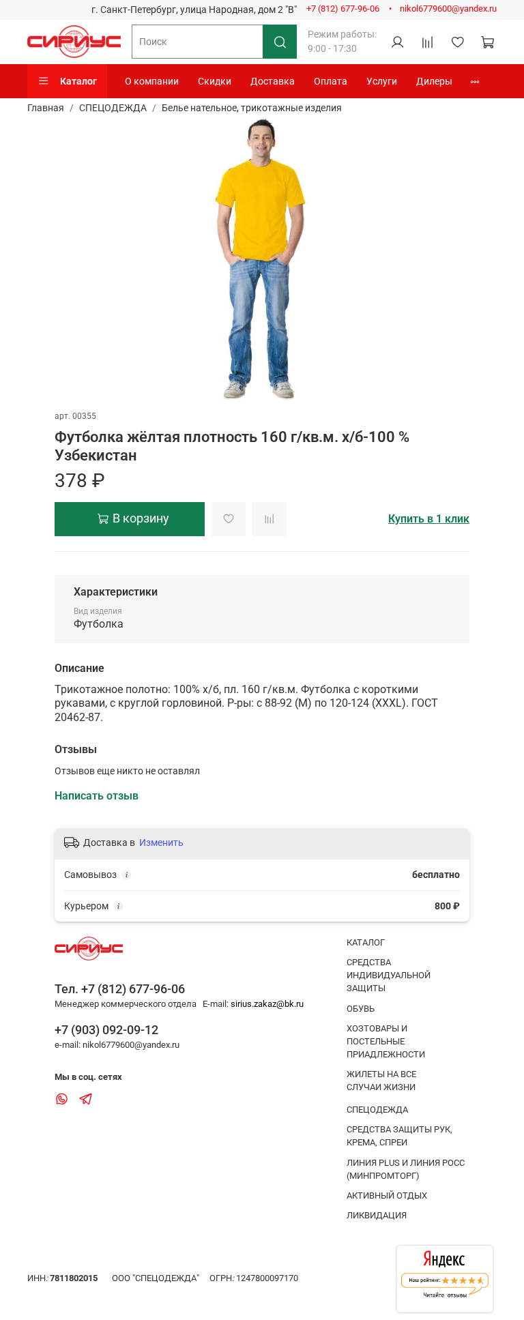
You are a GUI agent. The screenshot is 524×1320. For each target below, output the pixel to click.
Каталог (78, 81)
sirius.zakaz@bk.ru (267, 1004)
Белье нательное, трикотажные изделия (252, 107)
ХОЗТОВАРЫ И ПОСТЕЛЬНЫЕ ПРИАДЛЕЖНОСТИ (386, 1041)
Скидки (214, 81)
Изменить (161, 842)
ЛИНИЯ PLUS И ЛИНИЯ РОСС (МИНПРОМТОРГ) (406, 1169)
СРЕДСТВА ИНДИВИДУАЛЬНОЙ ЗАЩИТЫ (389, 975)
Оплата (330, 81)
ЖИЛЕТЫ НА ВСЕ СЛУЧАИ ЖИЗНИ (381, 1080)
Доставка (272, 81)
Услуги (381, 81)
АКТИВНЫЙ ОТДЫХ (387, 1195)
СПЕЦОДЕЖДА (113, 107)
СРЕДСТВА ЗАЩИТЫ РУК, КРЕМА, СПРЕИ (399, 1135)
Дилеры (434, 81)
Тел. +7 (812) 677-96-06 (120, 989)
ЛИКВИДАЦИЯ (377, 1215)
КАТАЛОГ (366, 942)
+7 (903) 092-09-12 (106, 1030)
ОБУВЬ (361, 1008)
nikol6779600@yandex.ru (448, 8)
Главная (45, 107)
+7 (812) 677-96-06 (342, 8)
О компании (152, 81)
